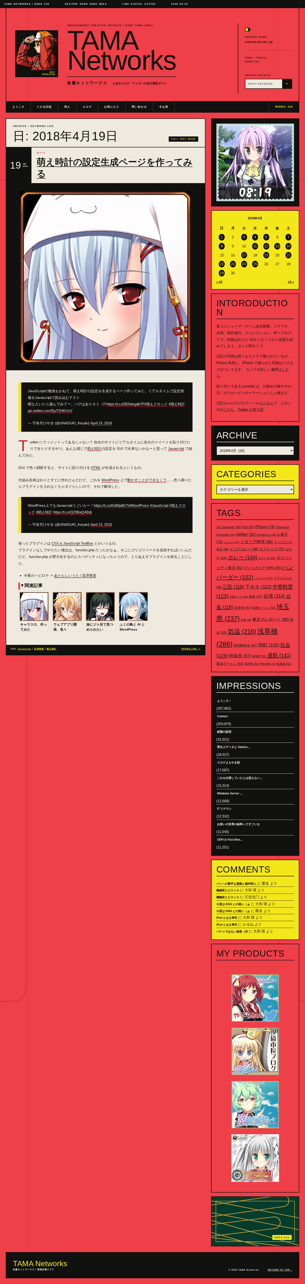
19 (266, 255)
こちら (268, 403)
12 (266, 246)
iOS (248, 527)
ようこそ (18, 106)
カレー (242, 557)
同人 (67, 106)
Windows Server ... (229, 793)
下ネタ (258, 586)
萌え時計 (94, 448)
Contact (222, 716)
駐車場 (284, 664)
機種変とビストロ (227, 890)
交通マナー (238, 596)
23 (233, 264)
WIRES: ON (284, 106)
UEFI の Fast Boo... (229, 839)
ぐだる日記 (44, 106)
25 (255, 264)
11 (255, 246)
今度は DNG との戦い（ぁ (233, 904)
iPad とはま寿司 (226, 917)
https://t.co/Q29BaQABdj (72, 512)
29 (222, 273)
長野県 (251, 664)
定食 (246, 619)
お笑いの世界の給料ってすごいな (238, 824)
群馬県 (259, 656)
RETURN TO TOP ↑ (280, 1270)
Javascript (176, 448)
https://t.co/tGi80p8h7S (111, 505)
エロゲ (87, 106)
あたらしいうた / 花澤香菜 (75, 575)
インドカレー (244, 549)
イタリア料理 (256, 542)
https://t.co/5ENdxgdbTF (125, 404)
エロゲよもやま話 (228, 762)
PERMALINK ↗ (191, 649)
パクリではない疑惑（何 (232, 931)
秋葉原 (240, 655)
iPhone (265, 527)
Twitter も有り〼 (250, 409)
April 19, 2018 (101, 423)
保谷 (256, 596)
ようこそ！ (224, 700)
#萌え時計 (177, 404)
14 (288, 246)
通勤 (279, 655)
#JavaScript (159, 505)
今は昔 (163, 106)
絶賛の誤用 (224, 731)
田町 (268, 644)
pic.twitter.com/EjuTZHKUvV (50, 411)
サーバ (41, 152)
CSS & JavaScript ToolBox (72, 543)
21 (288, 255)
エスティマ (271, 549)
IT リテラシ (224, 808)
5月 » (291, 282)
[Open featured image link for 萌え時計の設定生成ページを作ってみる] (105, 277)
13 (277, 246)
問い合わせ (139, 106)
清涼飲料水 (245, 645)
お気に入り (111, 106)
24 (244, 264)
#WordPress (139, 505)
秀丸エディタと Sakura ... (233, 747)
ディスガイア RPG (262, 568)
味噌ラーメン (263, 608)
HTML (96, 468)
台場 (274, 596)
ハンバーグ (263, 578)
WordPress (110, 480)
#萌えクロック (156, 404)
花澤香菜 (39, 649)
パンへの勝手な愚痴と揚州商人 (236, 883)
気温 (242, 631)
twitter (246, 534)
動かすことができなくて (147, 480)
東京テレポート (270, 619)
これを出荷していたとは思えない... (239, 778)
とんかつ (231, 542)
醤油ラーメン (230, 664)
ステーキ (267, 558)
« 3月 (219, 282)
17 (244, 255)
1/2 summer (229, 527)
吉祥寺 (242, 608)
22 (222, 264)
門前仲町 (268, 663)
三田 (233, 586)
